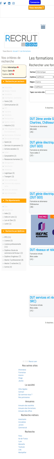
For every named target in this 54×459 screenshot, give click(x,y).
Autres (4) (8, 267)
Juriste (20, 425)
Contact (21, 392)
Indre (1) (7, 213)
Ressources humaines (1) (13, 159)
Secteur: (33, 72)
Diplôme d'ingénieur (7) (12, 256)
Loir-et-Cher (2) (10, 220)
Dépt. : (32, 87)
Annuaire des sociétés (26, 405)
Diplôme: (33, 77)
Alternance (22, 369)
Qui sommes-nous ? (25, 394)
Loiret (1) (7, 223)
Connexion (35, 2)
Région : (32, 82)
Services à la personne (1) (13, 145)
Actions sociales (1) (11, 149)
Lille (19, 449)
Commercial (22, 427)
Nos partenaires (24, 397)
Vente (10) (8, 101)
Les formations (25, 51)
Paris (20, 436)
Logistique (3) (9, 173)
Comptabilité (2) (10, 156)
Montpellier (22, 452)
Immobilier (22, 422)
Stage (20, 378)
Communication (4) (11, 104)
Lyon (20, 441)
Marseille (21, 444)
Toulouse (21, 447)
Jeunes (20, 380)
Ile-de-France (23, 438)
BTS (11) (7, 237)
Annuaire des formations (27, 408)
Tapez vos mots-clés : (37, 92)
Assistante (22, 419)
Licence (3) (8, 240)
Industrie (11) (9, 125)
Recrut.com (33, 361)
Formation (22, 372)
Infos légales (22, 389)
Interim (21, 375)
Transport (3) (9, 176)
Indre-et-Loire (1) (10, 217)
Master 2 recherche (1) (12, 263)
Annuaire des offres (25, 411)
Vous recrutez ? (36, 7)
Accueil (15, 51)
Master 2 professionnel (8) (13, 260)
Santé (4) (7, 142)
